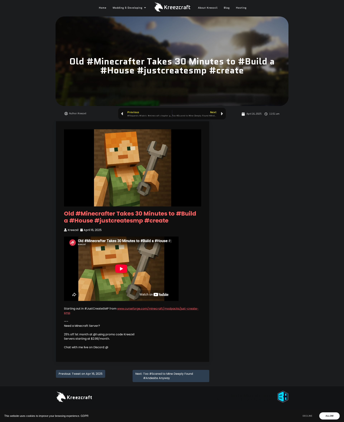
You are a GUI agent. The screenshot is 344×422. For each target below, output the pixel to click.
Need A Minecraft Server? (252, 395)
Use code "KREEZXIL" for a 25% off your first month (245, 400)
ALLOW (329, 416)
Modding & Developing (127, 7)
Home (102, 7)
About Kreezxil (208, 7)
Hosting (241, 7)
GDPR (85, 415)
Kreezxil (73, 230)
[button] (129, 8)
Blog (227, 7)
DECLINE (307, 416)
